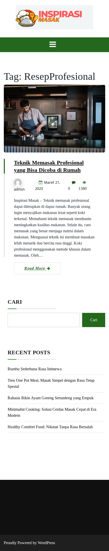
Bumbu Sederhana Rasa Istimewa (35, 369)
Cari (15, 302)
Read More (35, 268)
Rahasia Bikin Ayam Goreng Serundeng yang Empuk (51, 398)
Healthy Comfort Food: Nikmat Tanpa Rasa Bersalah (50, 427)
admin (19, 189)
